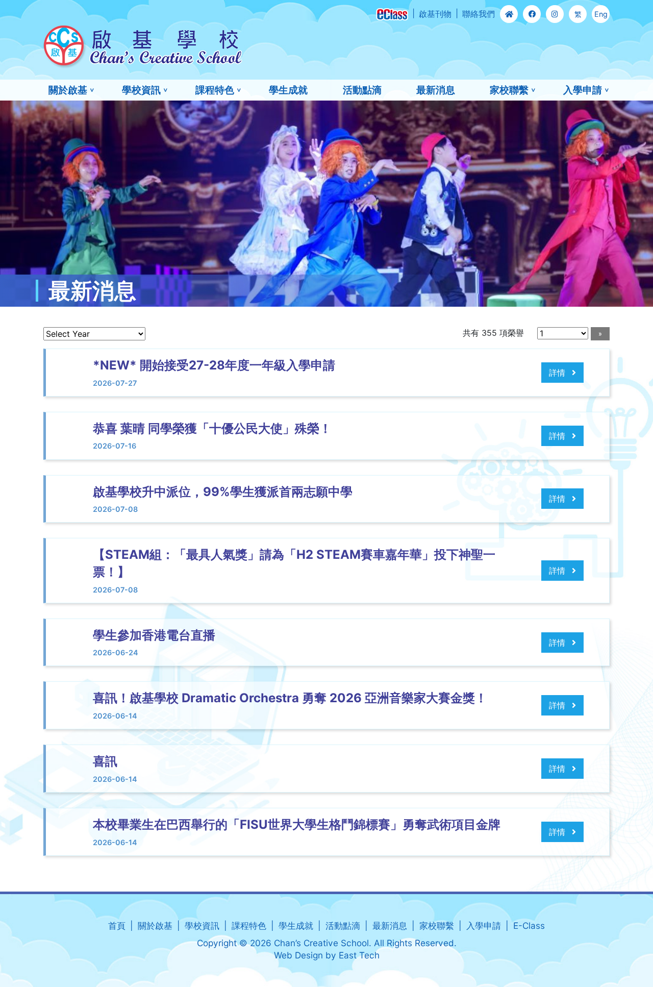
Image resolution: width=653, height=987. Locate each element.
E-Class (529, 925)
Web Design (298, 955)
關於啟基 (67, 90)
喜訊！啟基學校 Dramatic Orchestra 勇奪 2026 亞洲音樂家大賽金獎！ (290, 697)
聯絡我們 (478, 14)
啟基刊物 (435, 14)
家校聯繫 (509, 90)
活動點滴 (362, 90)
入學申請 (582, 90)
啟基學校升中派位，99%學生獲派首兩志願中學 (223, 491)
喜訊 (105, 761)
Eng (601, 14)
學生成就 (288, 90)
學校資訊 (141, 90)
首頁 (116, 925)
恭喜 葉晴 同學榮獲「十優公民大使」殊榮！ (212, 428)
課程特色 (214, 90)
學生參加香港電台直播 (154, 635)
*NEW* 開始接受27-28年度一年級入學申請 (214, 365)
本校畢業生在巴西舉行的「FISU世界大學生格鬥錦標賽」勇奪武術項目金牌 (296, 824)
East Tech (359, 955)
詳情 (558, 372)
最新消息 (435, 90)
